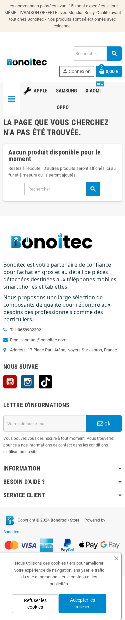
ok (107, 423)
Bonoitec (11, 532)
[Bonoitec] (27, 61)
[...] (35, 319)
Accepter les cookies (82, 603)
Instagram (27, 381)
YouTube (10, 381)
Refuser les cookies (35, 604)
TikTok (45, 381)
